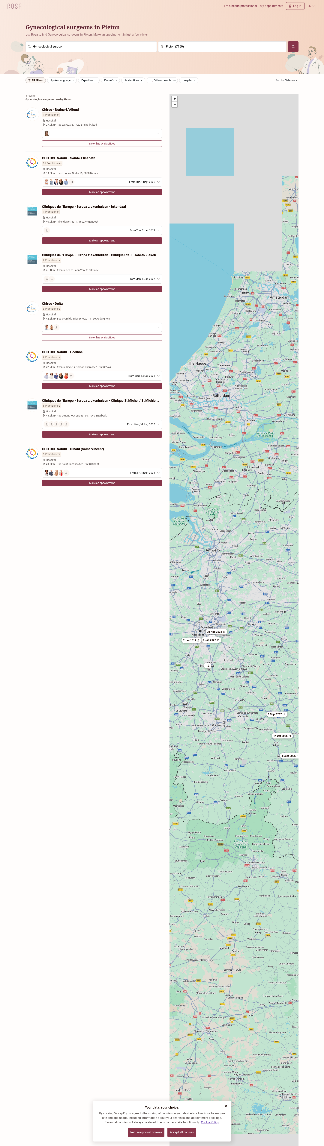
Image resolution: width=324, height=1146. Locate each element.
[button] (290, 756)
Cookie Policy (210, 1122)
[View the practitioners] (102, 133)
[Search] (293, 46)
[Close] (226, 1106)
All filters (37, 80)
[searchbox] (91, 47)
